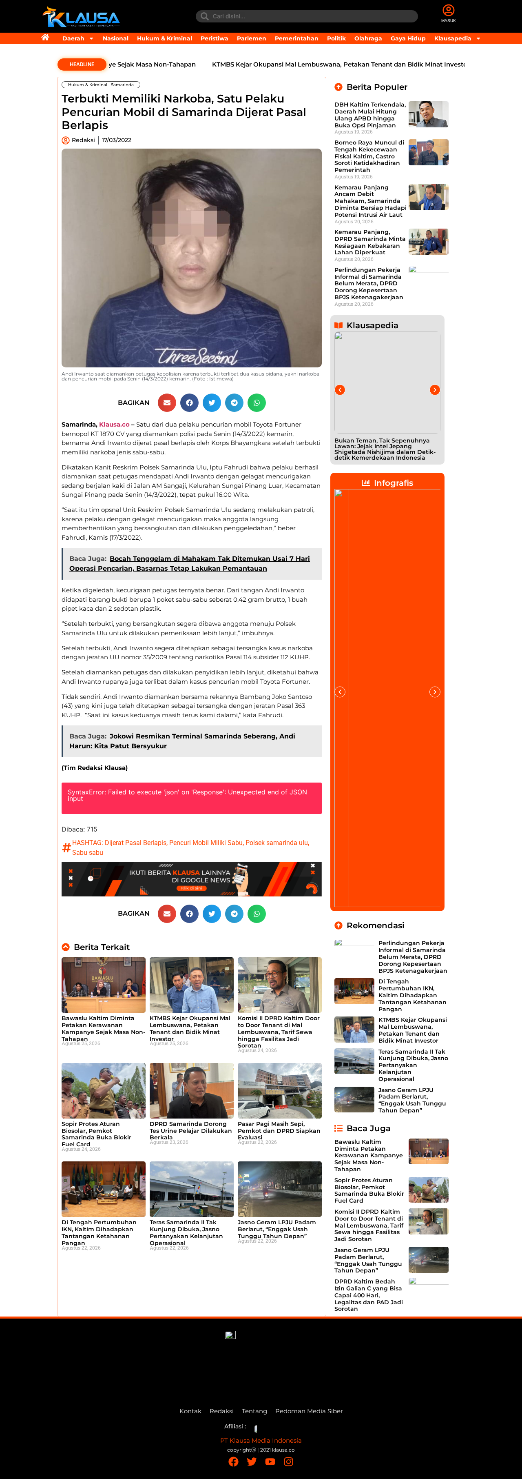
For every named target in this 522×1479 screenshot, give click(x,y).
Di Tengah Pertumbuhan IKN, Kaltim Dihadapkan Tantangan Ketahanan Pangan (99, 1232)
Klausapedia (452, 38)
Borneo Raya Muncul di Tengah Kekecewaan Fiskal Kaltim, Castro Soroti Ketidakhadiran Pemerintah (369, 156)
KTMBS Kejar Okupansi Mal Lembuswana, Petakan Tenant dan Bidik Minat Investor (310, 64)
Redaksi (222, 1411)
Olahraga (368, 38)
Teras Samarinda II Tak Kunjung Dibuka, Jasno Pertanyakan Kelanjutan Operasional (186, 1232)
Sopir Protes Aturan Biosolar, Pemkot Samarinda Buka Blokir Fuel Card (96, 1134)
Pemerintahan (297, 38)
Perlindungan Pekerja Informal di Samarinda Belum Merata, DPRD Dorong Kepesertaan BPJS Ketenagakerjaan (368, 283)
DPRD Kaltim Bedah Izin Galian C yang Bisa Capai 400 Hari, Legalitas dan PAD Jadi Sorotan (368, 1295)
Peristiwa (214, 38)
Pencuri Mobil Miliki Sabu (206, 843)
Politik (336, 38)
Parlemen (251, 38)
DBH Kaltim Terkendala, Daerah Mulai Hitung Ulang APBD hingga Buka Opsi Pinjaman (370, 115)
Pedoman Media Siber (309, 1411)
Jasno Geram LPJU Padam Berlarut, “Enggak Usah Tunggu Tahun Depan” (277, 1229)
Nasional (115, 38)
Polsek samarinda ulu (277, 843)
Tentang (254, 1411)
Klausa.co (114, 424)
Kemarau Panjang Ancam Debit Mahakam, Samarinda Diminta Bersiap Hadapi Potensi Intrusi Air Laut (370, 201)
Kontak (190, 1411)
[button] (167, 403)
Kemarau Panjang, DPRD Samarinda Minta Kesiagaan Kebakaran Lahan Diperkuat (370, 242)
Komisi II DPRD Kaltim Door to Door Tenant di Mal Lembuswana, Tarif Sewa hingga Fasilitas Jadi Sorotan (279, 1031)
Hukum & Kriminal (164, 38)
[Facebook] (233, 1462)
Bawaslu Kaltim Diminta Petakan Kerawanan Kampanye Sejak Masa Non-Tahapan (103, 1028)
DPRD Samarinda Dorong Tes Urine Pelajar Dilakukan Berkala (191, 1130)
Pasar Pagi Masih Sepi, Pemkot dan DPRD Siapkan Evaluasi (279, 1130)
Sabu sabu (87, 852)
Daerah (73, 38)
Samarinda (122, 84)
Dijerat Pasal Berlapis (135, 843)
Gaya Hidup (408, 38)
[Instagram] (288, 1462)
